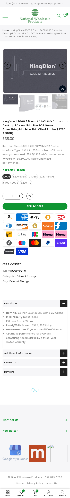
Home (6, 30)
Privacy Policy (35, 483)
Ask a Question (12, 263)
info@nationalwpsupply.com (49, 3)
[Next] (62, 65)
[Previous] (7, 65)
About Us (51, 483)
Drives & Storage (27, 276)
